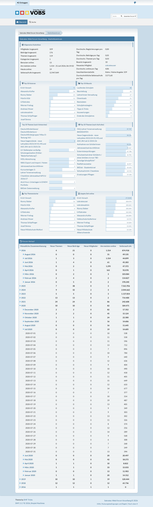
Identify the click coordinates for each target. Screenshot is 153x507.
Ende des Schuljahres (85, 116)
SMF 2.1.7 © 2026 (22, 503)
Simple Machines (38, 503)
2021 (23, 301)
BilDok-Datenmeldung (30, 188)
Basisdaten (81, 102)
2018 (23, 483)
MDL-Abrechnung (28, 159)
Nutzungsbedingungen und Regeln (114, 504)
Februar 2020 (30, 471)
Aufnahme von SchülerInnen (88, 144)
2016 (23, 487)
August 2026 (30, 254)
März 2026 (29, 274)
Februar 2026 (30, 278)
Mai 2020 (29, 459)
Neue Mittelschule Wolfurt (32, 229)
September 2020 (32, 321)
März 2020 (29, 467)
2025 (23, 286)
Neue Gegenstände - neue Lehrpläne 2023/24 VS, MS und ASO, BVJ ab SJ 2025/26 (33, 144)
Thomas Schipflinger (29, 116)
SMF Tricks (28, 500)
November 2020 (31, 313)
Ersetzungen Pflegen (85, 174)
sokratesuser (110, 65)
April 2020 (29, 463)
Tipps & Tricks (82, 109)
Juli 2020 (28, 329)
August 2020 (30, 325)
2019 (23, 479)
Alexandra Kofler (28, 91)
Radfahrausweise (84, 164)
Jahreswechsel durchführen (32, 166)
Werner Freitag (27, 105)
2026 (23, 250)
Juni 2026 (29, 262)
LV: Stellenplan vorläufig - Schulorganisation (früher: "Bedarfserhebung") (31, 153)
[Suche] (121, 16)
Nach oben (132, 504)
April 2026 (29, 270)
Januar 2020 (30, 475)
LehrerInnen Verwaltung (87, 95)
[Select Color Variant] (135, 2)
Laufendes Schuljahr (85, 88)
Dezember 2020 (31, 309)
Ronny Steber (26, 95)
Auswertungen (83, 112)
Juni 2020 (29, 455)
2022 (23, 298)
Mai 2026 (29, 266)
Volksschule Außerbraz (86, 219)
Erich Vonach (26, 88)
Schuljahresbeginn (84, 105)
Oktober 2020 (31, 317)
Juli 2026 (28, 258)
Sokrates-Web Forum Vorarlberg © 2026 (121, 500)
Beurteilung (82, 91)
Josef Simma (26, 119)
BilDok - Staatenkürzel (86, 167)
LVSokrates (25, 102)
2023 (23, 294)
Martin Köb (25, 98)
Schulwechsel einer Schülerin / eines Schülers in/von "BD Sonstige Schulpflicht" (89, 158)
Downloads (82, 98)
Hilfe (99, 504)
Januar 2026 (30, 282)
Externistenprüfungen (86, 151)
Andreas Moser (27, 109)
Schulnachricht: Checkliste (88, 171)
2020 (23, 305)
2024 (23, 290)
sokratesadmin (27, 112)
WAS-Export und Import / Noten (34, 162)
